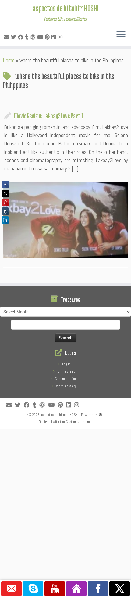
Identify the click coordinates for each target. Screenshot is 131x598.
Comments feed (66, 379)
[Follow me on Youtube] (41, 37)
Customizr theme (78, 421)
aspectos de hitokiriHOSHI (66, 7)
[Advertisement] (65, 494)
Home (9, 60)
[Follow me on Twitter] (14, 37)
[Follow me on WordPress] (33, 37)
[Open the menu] (121, 34)
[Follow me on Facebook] (21, 37)
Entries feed (66, 371)
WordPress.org (66, 386)
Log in (66, 364)
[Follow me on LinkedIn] (54, 37)
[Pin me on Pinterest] (48, 37)
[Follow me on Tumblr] (27, 37)
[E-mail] (7, 37)
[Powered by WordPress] (100, 414)
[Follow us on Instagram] (61, 37)
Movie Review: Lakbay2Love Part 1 (49, 115)
